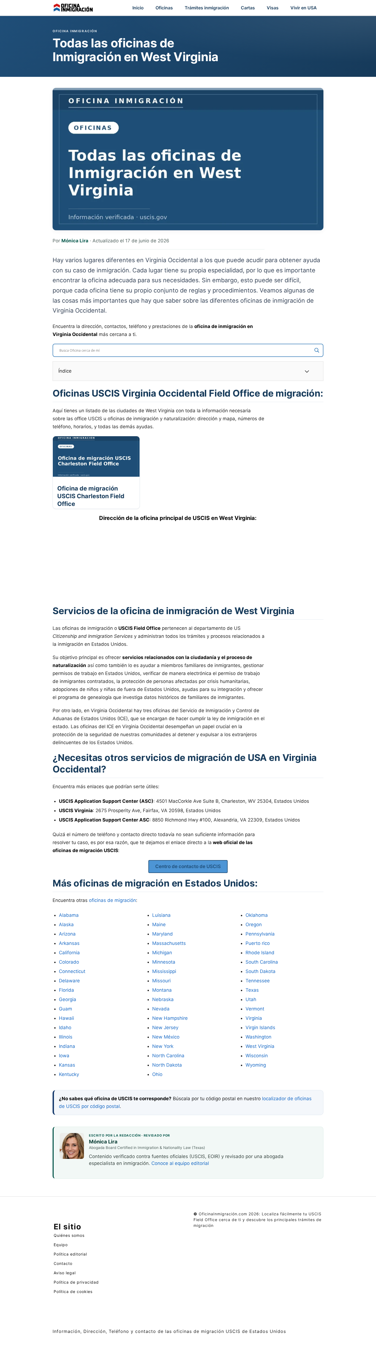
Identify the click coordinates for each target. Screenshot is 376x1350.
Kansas (67, 1065)
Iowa (64, 1055)
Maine (159, 924)
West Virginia (260, 1046)
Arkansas (69, 943)
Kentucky (69, 1074)
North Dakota (167, 1065)
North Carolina (168, 1055)
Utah (251, 999)
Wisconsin (257, 1055)
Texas (252, 990)
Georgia (67, 999)
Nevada (161, 1009)
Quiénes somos (69, 1235)
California (69, 952)
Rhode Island (260, 952)
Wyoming (256, 1065)
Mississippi (164, 971)
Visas (273, 7)
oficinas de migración (112, 900)
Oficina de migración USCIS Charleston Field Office (90, 496)
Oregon (254, 924)
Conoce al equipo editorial (180, 1163)
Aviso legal (65, 1272)
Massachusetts (169, 943)
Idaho (65, 1027)
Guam (65, 1009)
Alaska (66, 924)
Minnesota (163, 962)
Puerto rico (258, 943)
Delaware (69, 980)
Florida (66, 990)
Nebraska (163, 999)
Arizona (67, 934)
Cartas (248, 7)
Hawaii (66, 1018)
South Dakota (261, 971)
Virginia (254, 1018)
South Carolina (262, 962)
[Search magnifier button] (317, 350)
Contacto (63, 1263)
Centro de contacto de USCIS (188, 866)
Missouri (161, 980)
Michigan (162, 952)
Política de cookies (73, 1291)
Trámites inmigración (207, 7)
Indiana (67, 1046)
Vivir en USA (303, 7)
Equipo (61, 1244)
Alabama (69, 915)
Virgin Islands (260, 1027)
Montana (162, 990)
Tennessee (258, 980)
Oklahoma (257, 915)
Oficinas (164, 7)
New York (162, 1046)
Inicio (138, 7)
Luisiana (161, 915)
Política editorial (70, 1254)
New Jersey (165, 1027)
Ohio (157, 1074)
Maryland (162, 934)
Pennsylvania (260, 934)
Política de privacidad (76, 1282)
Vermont (255, 1009)
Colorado (69, 962)
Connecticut (72, 971)
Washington (258, 1037)
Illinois (65, 1037)
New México (165, 1037)
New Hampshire (170, 1018)
